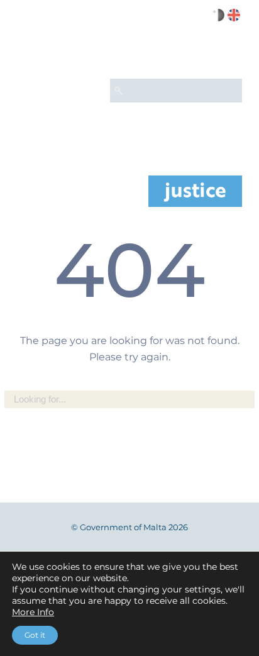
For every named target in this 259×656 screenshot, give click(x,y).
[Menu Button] (227, 54)
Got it (35, 635)
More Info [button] (33, 612)
